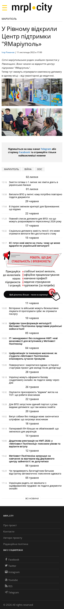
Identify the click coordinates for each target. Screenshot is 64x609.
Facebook (24, 152)
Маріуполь (9, 18)
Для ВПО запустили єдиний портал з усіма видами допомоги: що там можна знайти (33, 405)
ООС (39, 169)
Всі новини (32, 498)
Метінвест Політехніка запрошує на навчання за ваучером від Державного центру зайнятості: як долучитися (31, 458)
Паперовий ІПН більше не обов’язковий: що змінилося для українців (34, 430)
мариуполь (11, 169)
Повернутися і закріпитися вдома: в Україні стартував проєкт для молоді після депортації (35, 366)
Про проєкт (10, 525)
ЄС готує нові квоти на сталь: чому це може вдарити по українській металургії (34, 244)
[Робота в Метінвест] (32, 275)
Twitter (12, 565)
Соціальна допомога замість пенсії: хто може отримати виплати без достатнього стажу (34, 232)
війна (28, 169)
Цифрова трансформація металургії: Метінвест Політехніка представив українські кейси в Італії (35, 326)
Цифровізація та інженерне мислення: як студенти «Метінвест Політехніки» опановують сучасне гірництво (33, 356)
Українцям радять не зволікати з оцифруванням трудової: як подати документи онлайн (35, 486)
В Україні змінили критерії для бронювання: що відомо (34, 208)
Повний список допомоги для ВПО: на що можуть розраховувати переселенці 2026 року (35, 220)
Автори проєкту (12, 537)
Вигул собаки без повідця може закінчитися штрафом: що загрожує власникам (34, 418)
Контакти (8, 531)
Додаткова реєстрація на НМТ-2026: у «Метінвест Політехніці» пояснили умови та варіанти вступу (34, 443)
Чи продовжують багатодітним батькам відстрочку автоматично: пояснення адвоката (35, 472)
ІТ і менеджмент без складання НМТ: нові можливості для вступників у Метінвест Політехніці (33, 341)
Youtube (13, 580)
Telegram (46, 148)
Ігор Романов (8, 52)
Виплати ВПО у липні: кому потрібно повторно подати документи (35, 195)
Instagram (14, 572)
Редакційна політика (15, 544)
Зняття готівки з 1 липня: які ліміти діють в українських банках (33, 183)
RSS (10, 586)
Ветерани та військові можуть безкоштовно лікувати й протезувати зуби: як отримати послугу (33, 311)
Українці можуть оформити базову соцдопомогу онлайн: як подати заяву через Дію (34, 380)
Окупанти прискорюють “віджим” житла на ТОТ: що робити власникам (33, 393)
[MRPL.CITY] (32, 7)
